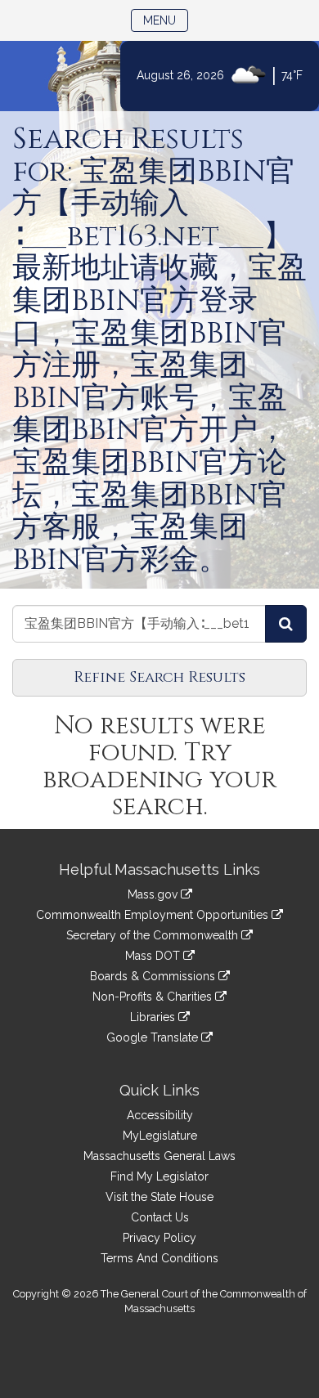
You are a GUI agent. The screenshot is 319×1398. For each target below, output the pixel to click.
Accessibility (160, 1115)
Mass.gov (154, 894)
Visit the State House (159, 1196)
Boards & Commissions (154, 976)
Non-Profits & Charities (153, 996)
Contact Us (160, 1217)
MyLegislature (160, 1135)
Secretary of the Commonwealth (153, 935)
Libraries (154, 1017)
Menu (165, 20)
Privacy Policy (159, 1237)
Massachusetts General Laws (159, 1156)
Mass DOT (154, 955)
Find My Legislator (159, 1176)
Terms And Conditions (159, 1258)
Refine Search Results (159, 677)
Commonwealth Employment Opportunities (154, 914)
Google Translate (153, 1037)
